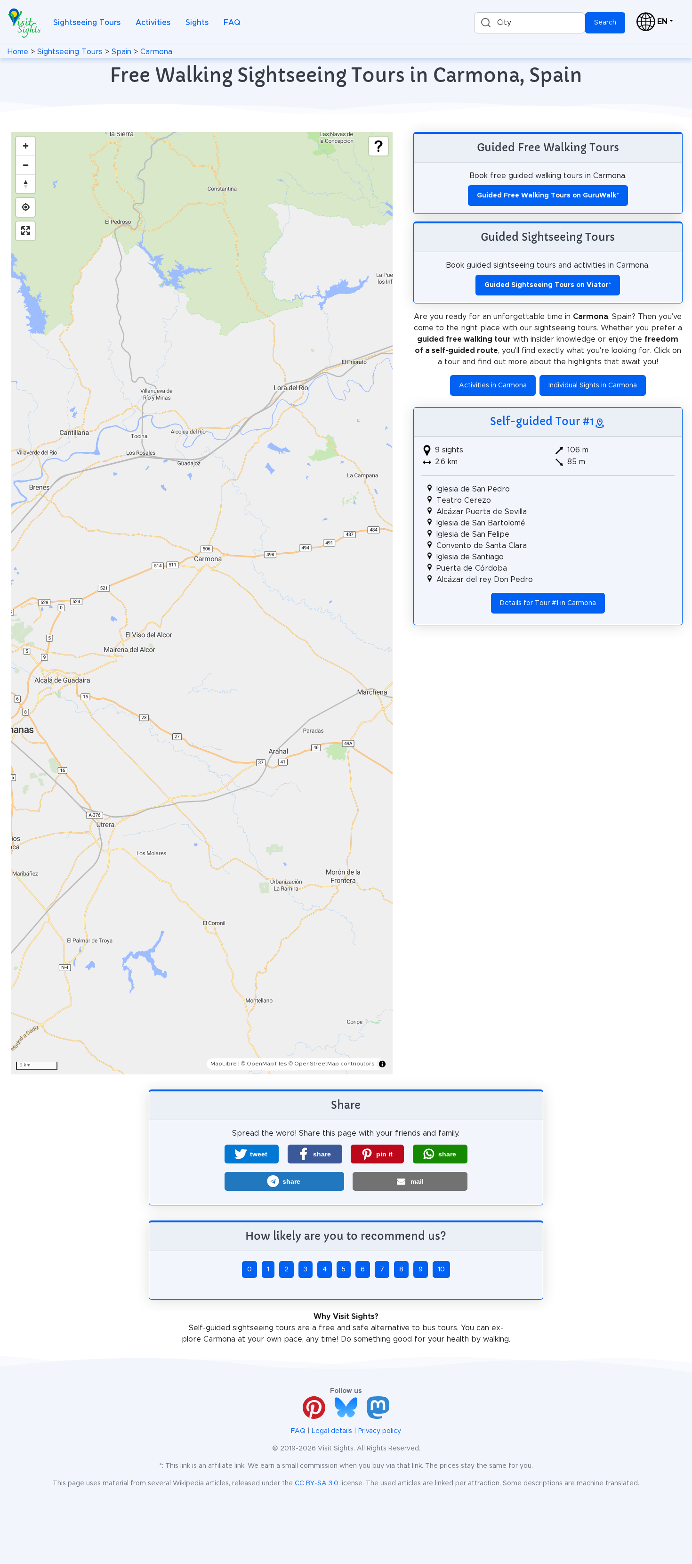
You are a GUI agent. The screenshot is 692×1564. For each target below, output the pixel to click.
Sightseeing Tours (87, 22)
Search (605, 22)
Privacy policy (379, 1431)
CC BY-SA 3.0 (316, 1483)
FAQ (232, 22)
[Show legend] (378, 146)
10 (441, 1269)
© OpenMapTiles (264, 1063)
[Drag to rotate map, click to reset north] (25, 183)
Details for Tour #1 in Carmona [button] (548, 603)
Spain (121, 52)
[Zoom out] (25, 165)
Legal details (332, 1431)
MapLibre (223, 1063)
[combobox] (529, 22)
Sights (197, 22)
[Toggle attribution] (382, 1064)
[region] (202, 603)
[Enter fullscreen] (25, 230)
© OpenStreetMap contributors (332, 1063)
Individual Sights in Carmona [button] (592, 385)
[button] (252, 1154)
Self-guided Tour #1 (542, 421)
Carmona (156, 52)
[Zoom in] (25, 146)
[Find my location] (25, 207)
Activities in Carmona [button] (493, 385)
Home (18, 52)
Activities (153, 22)
